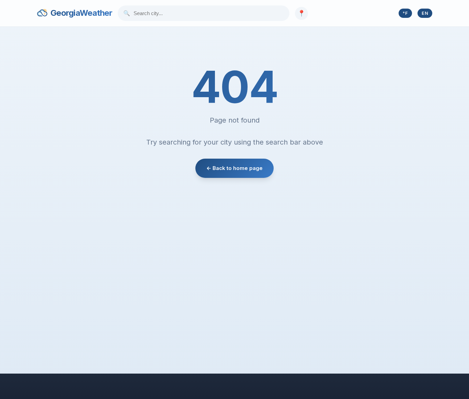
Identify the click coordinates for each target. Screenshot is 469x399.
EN (425, 13)
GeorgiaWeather (81, 13)
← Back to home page (234, 168)
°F (405, 13)
